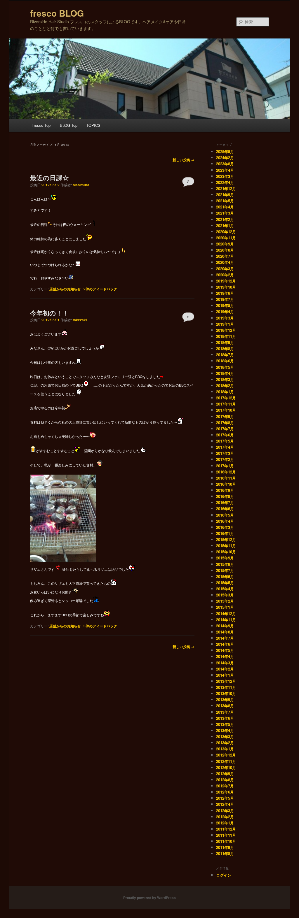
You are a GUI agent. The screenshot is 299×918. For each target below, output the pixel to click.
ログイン (223, 875)
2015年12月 (226, 539)
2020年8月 (225, 250)
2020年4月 (225, 262)
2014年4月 (225, 656)
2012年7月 (225, 786)
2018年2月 (225, 385)
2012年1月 (225, 823)
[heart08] (57, 568)
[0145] (54, 198)
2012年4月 (225, 804)
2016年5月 (225, 515)
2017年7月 (225, 428)
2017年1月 (225, 465)
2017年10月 (226, 410)
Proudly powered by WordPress (149, 897)
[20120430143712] (63, 560)
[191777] (132, 568)
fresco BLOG (57, 13)
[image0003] (107, 614)
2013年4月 (225, 730)
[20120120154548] (92, 436)
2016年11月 (226, 478)
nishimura (81, 184)
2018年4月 (225, 373)
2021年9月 (225, 194)
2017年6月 (225, 435)
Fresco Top (41, 125)
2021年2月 (225, 219)
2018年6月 (225, 361)
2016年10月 (226, 484)
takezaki (80, 319)
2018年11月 (226, 336)
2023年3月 (225, 176)
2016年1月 (225, 533)
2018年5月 (225, 367)
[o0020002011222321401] (143, 450)
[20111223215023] (77, 450)
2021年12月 (226, 188)
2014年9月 (225, 626)
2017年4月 (225, 447)
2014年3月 (225, 663)
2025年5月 (225, 151)
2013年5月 (225, 724)
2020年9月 (225, 244)
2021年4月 (225, 207)
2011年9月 (225, 847)
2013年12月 (226, 681)
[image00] (78, 393)
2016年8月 (225, 496)
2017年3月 (225, 453)
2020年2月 (225, 275)
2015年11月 (226, 545)
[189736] (75, 591)
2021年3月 (225, 213)
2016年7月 (225, 502)
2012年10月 (226, 767)
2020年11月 (226, 238)
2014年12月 (226, 613)
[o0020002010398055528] (96, 600)
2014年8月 (225, 632)
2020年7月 (225, 256)
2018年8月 (225, 348)
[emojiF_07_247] (86, 384)
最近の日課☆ (49, 177)
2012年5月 (225, 798)
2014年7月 (225, 638)
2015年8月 (225, 564)
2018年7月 (225, 354)
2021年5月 (225, 200)
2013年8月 (225, 705)
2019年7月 (225, 299)
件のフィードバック (100, 289)
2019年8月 (225, 293)
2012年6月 (225, 792)
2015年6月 (225, 576)
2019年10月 (226, 287)
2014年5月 (225, 650)
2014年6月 (225, 644)
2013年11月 (226, 687)
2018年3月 (225, 379)
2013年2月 (225, 742)
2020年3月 (225, 268)
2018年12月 (226, 330)
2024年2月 (225, 157)
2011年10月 (226, 841)
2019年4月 (225, 311)
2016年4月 (225, 521)
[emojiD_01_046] (163, 376)
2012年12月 (226, 755)
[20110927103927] (68, 407)
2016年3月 (225, 527)
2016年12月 (226, 472)
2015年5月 (225, 582)
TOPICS (93, 125)
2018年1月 (225, 391)
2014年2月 (225, 669)
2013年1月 (225, 749)
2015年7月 (225, 570)
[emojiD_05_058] (33, 450)
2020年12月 (226, 231)
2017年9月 (225, 416)
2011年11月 (226, 835)
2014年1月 (225, 675)
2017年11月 (226, 404)
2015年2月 (225, 601)
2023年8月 (225, 163)
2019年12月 (226, 281)
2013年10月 (226, 693)
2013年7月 (225, 712)
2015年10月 (226, 551)
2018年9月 (225, 342)
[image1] (102, 347)
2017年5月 (225, 441)
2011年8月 (225, 853)
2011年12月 (226, 829)
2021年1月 (225, 225)
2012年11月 (226, 761)
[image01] (180, 421)
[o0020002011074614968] (78, 362)
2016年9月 (225, 490)
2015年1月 (225, 607)
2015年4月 (225, 588)
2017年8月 (225, 422)
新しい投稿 (183, 159)
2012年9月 (225, 773)
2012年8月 (225, 779)
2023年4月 (225, 170)
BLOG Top (68, 125)
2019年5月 (225, 305)
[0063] (94, 224)
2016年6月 (225, 508)
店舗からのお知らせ (65, 289)
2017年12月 (226, 398)
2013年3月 (225, 736)
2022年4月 (225, 182)
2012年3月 (225, 810)
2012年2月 (225, 816)
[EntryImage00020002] (114, 583)
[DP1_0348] (99, 464)
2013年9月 (225, 699)
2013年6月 (225, 718)
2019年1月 (225, 324)
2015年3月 (225, 595)
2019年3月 (225, 318)
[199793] (64, 333)
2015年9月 (225, 558)
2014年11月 (226, 619)
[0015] (89, 238)
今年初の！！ (49, 312)
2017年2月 (225, 459)
